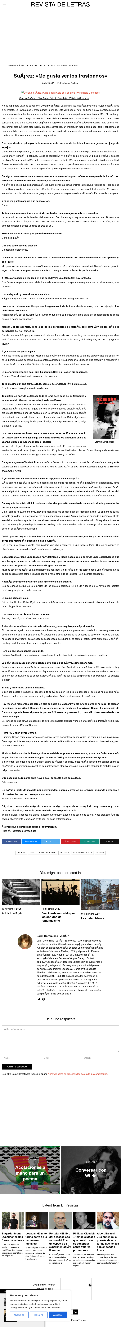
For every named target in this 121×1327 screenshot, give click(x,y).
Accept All (57, 1314)
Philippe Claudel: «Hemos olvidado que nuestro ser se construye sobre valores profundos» (84, 1242)
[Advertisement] (60, 22)
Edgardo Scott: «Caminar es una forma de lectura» (13, 1237)
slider (100, 852)
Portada (75, 82)
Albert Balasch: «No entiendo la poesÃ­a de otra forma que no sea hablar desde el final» (108, 1242)
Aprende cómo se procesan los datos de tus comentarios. (78, 1074)
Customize (19, 1314)
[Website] (43, 999)
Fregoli (64, 852)
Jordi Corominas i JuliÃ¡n (53, 936)
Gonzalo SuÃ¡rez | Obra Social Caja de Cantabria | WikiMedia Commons (43, 65)
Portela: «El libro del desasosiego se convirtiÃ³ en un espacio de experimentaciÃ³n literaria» (60, 1242)
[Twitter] (39, 999)
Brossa (21, 852)
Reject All (38, 1314)
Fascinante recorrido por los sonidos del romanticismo (58, 917)
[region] (38, 1305)
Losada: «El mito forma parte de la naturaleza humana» (36, 1238)
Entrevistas (63, 82)
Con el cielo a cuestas (43, 852)
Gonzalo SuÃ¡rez (82, 852)
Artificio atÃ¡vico (13, 913)
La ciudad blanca (92, 918)
